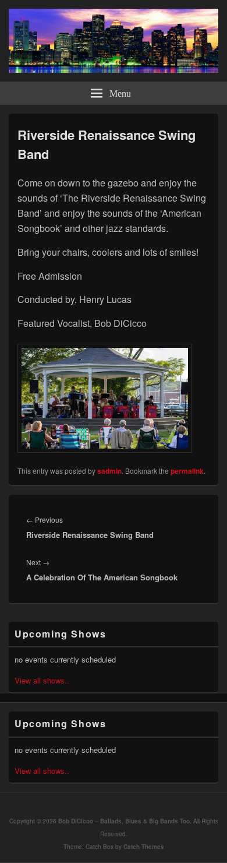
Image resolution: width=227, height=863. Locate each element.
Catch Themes (143, 847)
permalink (187, 471)
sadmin (109, 471)
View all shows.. (42, 680)
